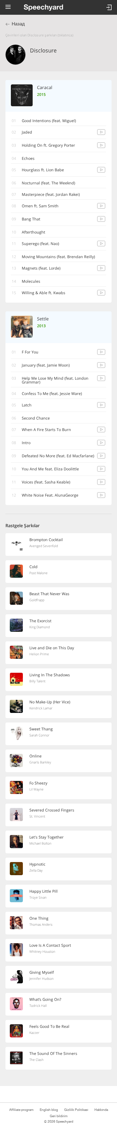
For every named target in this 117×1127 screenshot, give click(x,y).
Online (35, 756)
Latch (27, 405)
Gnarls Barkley (40, 762)
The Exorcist (40, 620)
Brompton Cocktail (46, 539)
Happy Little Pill (43, 891)
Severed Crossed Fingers (51, 810)
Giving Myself (41, 972)
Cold (33, 566)
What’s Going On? (45, 999)
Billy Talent (37, 681)
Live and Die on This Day (51, 647)
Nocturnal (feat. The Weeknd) (48, 182)
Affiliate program (21, 1110)
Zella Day (36, 870)
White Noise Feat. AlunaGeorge (50, 495)
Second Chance (36, 418)
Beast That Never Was (49, 593)
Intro (26, 442)
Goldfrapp (36, 600)
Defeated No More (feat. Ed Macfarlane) (58, 455)
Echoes (28, 158)
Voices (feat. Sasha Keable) (46, 482)
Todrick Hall (38, 1005)
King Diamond (39, 627)
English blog (49, 1110)
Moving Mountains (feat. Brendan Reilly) (58, 256)
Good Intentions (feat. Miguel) (49, 120)
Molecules (31, 281)
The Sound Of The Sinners (53, 1053)
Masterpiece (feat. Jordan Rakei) (51, 194)
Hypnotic (37, 864)
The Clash (36, 1059)
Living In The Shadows (49, 674)
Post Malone (38, 573)
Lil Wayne (36, 789)
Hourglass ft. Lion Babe (43, 169)
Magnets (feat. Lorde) (41, 268)
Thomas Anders (41, 924)
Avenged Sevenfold (43, 546)
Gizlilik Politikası (76, 1110)
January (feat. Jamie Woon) (46, 365)
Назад (18, 24)
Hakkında (101, 1110)
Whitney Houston (42, 951)
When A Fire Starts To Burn (46, 429)
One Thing (38, 918)
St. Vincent (37, 816)
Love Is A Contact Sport (50, 945)
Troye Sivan (38, 897)
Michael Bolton (40, 843)
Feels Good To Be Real (49, 1026)
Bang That (31, 219)
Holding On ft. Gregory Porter (48, 145)
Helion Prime (39, 654)
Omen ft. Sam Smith (40, 205)
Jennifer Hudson (41, 978)
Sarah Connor (39, 735)
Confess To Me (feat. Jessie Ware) (52, 393)
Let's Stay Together (46, 837)
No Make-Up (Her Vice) (49, 701)
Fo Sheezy (38, 783)
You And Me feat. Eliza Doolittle (50, 468)
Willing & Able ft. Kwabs (43, 292)
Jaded (27, 132)
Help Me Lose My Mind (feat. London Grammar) (55, 380)
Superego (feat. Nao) (40, 243)
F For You (30, 352)
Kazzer (34, 1032)
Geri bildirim (58, 1116)
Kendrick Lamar (41, 708)
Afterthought (33, 232)
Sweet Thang (41, 728)
